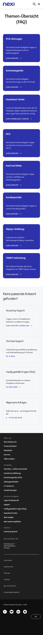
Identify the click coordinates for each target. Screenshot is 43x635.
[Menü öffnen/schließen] (39, 4)
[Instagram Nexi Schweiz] (25, 612)
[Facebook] (5, 612)
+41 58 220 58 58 (15, 418)
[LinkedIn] (18, 612)
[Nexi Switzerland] (8, 4)
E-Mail (12, 356)
